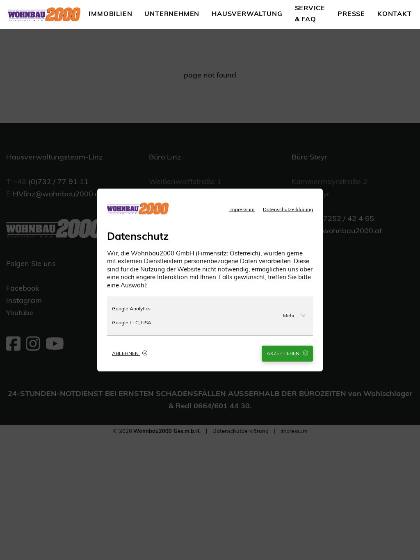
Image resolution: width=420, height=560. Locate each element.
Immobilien (110, 14)
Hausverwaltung (247, 14)
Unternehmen (171, 14)
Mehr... (290, 316)
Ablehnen (126, 353)
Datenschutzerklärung (288, 209)
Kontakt (394, 14)
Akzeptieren (284, 353)
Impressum (242, 209)
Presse (351, 14)
